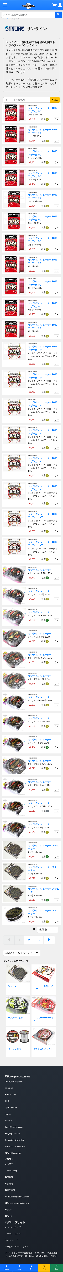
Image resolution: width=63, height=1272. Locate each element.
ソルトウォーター (13, 1240)
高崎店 (10, 1177)
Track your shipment (14, 1081)
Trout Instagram (14, 1153)
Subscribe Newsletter (14, 1140)
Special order (11, 1107)
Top (31, 1269)
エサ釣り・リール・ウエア (16, 1247)
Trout (9, 1216)
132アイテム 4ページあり (20, 952)
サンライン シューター (40, 570)
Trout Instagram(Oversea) (18, 1197)
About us (9, 1088)
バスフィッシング (13, 1227)
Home (6, 1269)
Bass (9, 1210)
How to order (10, 1094)
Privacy (8, 1120)
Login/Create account (14, 1127)
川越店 (10, 1184)
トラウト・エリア (13, 1234)
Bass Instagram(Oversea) (18, 1203)
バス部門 (9, 1164)
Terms (7, 1114)
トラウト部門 (11, 1171)
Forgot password (12, 1133)
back (19, 1269)
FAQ (7, 1101)
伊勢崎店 (11, 1190)
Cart (56, 1269)
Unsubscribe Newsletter (15, 1147)
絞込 (56, 100)
